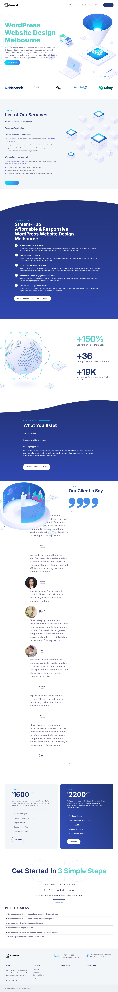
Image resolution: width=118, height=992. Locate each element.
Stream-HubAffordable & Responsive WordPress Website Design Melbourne (44, 231)
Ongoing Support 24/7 (31, 447)
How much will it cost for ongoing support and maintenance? (33, 932)
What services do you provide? (21, 928)
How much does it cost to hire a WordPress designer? (31, 919)
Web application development (16, 157)
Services (76, 5)
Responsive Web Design (14, 128)
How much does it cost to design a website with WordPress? (33, 914)
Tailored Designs (29, 433)
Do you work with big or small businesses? (26, 923)
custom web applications (17, 163)
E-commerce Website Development (18, 121)
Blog (97, 5)
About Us (69, 5)
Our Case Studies (88, 5)
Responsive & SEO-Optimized (34, 440)
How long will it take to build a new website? (26, 937)
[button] (31, 121)
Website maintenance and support (18, 135)
